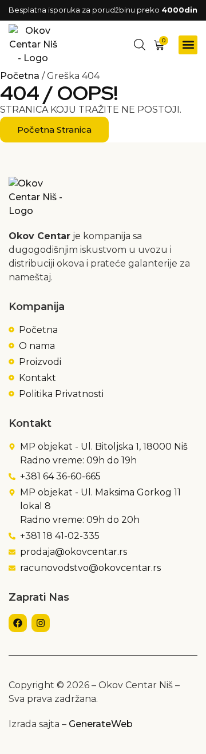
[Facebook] (18, 623)
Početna (19, 75)
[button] (188, 44)
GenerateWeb (101, 724)
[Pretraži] (139, 44)
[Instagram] (40, 623)
